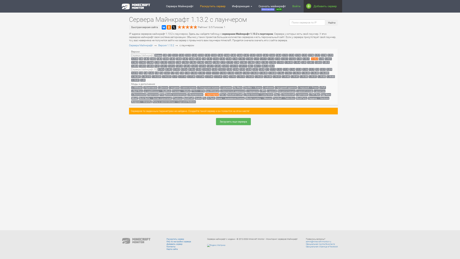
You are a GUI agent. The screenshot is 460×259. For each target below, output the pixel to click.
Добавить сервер (325, 6)
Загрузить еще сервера (233, 121)
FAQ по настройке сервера (179, 241)
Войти (296, 6)
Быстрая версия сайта (144, 27)
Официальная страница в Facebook (322, 247)
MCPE (279, 9)
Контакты (171, 247)
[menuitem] (142, 55)
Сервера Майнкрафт (180, 6)
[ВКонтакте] (164, 27)
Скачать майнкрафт (272, 7)
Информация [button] (241, 6)
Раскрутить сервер (213, 6)
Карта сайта (172, 249)
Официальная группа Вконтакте (320, 244)
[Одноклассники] (169, 27)
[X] (174, 27)
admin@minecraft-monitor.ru (318, 241)
